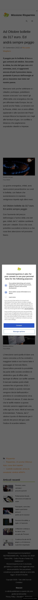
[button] (19, 297)
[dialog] (19, 300)
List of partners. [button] (29, 308)
